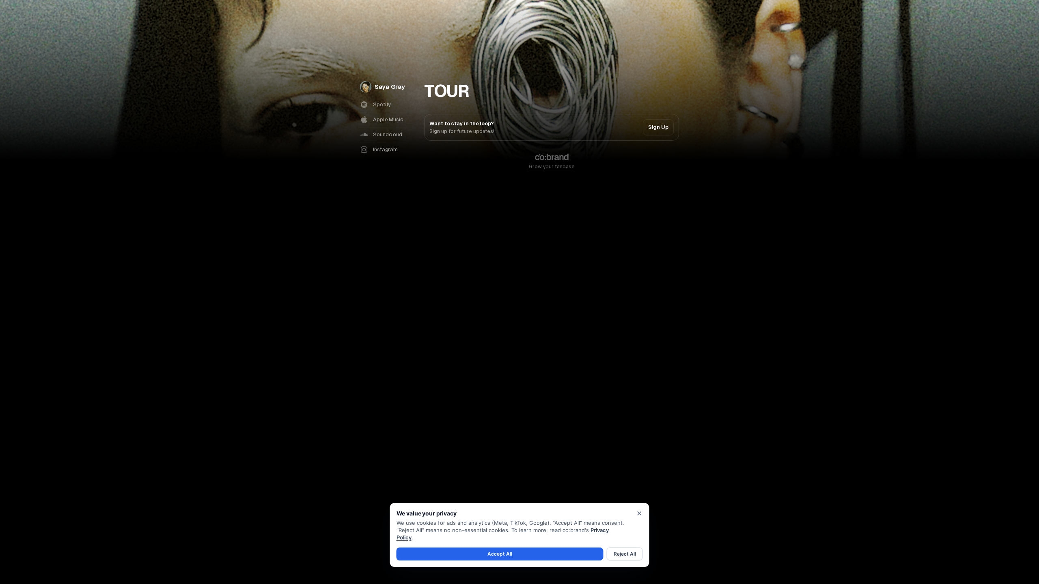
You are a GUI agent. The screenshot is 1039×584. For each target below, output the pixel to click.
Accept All (499, 554)
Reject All (625, 554)
